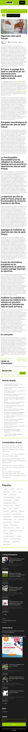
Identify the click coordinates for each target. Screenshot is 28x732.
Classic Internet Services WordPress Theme (12, 729)
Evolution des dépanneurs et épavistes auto (7, 358)
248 (5, 703)
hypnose (16, 508)
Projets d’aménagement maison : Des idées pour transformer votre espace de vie (14, 475)
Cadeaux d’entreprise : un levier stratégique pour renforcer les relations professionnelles (16, 603)
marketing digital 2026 (18, 517)
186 (5, 614)
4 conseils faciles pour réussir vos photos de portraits (16, 691)
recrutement (16, 522)
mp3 (15, 520)
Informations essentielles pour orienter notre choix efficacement (14, 406)
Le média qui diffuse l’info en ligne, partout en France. (14, 636)
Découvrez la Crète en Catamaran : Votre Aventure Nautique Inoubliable (13, 384)
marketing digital (7, 517)
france (10, 508)
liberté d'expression (17, 514)
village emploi (6, 542)
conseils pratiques (7, 500)
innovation (22, 511)
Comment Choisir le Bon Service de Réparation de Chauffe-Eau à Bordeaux (21, 359)
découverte (16, 500)
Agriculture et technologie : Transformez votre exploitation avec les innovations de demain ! (17, 574)
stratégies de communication (16, 531)
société (5, 531)
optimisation (21, 520)
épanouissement (7, 544)
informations (14, 511)
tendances (19, 536)
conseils (18, 497)
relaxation (5, 525)
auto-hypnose (6, 492)
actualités (12, 489)
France (3, 154)
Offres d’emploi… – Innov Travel (9, 454)
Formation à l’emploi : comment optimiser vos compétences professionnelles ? (16, 589)
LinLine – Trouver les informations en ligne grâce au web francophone (13, 11)
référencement (13, 525)
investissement (6, 514)
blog (20, 492)
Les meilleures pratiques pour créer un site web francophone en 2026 (14, 416)
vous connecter (9, 366)
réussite (18, 528)
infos (4, 15)
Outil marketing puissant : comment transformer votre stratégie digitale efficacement (12, 431)
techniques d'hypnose (8, 533)
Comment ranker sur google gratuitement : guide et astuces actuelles (13, 434)
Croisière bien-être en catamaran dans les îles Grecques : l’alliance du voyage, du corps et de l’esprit (14, 399)
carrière (5, 495)
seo (23, 528)
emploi (4, 508)
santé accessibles (19, 83)
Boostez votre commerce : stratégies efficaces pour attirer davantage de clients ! (14, 403)
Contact (4, 622)
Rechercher (7, 370)
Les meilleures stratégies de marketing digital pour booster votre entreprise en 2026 (14, 413)
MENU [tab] (22, 3)
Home (4, 619)
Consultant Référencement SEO (9, 620)
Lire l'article (5, 569)
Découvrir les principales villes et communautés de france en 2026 (14, 426)
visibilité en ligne (15, 542)
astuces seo (19, 489)
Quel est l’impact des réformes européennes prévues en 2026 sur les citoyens (14, 409)
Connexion (5, 711)
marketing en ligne (7, 520)
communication (12, 495)
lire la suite (5, 674)
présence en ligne (7, 522)
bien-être (14, 492)
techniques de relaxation (9, 536)
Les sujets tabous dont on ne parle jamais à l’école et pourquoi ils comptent (14, 420)
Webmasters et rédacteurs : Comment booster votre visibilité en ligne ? (14, 391)
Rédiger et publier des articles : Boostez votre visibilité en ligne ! (14, 388)
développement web (8, 506)
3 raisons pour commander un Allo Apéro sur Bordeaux (16, 665)
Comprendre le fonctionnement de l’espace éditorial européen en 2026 (14, 423)
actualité (5, 489)
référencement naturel (8, 528)
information (6, 511)
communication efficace (8, 497)
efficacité (17, 506)
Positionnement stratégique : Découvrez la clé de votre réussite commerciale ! (14, 395)
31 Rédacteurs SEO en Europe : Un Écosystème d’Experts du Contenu (16, 678)
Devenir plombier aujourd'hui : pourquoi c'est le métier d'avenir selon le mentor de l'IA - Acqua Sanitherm (12, 447)
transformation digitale (15, 539)
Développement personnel (9, 503)
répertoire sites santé (21, 91)
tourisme (5, 539)
